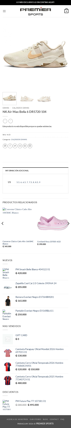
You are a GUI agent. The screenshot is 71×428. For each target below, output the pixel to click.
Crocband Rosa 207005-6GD (49, 242)
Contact (54, 419)
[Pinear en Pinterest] (25, 146)
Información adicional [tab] (17, 171)
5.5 (18, 182)
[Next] (63, 56)
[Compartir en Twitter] (15, 146)
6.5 (24, 182)
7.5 (30, 182)
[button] (4, 11)
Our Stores (35, 419)
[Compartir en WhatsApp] (5, 146)
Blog (45, 419)
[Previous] (8, 56)
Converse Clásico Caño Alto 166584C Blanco (18, 243)
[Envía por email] (20, 146)
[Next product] (5, 121)
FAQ (62, 419)
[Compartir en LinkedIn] (30, 146)
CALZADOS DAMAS (20, 108)
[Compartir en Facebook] (10, 146)
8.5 (36, 182)
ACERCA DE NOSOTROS (17, 419)
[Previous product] (10, 121)
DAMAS (6, 108)
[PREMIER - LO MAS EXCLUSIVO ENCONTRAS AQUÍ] (35, 11)
